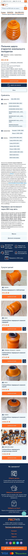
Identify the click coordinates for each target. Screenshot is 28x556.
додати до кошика (16, 85)
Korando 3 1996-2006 (17, 130)
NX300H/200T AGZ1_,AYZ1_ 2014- (16, 117)
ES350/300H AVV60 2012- (16, 109)
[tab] (14, 90)
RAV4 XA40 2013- (14, 154)
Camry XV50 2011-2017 (16, 140)
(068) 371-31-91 (17, 1)
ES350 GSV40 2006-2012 (15, 103)
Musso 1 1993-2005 (17, 133)
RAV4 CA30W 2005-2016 (16, 152)
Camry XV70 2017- (14, 143)
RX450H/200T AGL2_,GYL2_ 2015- (16, 121)
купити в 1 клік (14, 80)
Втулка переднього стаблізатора (13, 290)
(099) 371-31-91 (7, 1)
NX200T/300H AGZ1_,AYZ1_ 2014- (16, 112)
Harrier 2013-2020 (14, 146)
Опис (14, 90)
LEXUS (11, 173)
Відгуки (14, 233)
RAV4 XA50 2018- (14, 157)
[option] (14, 30)
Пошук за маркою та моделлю (15, 548)
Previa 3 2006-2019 (15, 149)
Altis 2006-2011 (15, 99)
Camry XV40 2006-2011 (16, 137)
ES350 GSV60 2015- (14, 106)
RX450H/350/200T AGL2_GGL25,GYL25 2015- (16, 125)
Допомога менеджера (14, 238)
